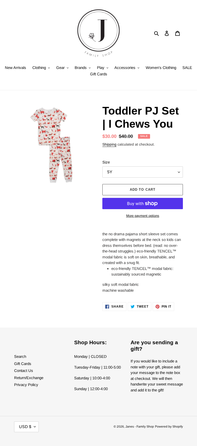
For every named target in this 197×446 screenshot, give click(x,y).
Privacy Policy (26, 384)
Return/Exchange (28, 378)
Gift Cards (22, 363)
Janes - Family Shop (139, 426)
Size (106, 162)
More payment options (142, 216)
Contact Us (23, 370)
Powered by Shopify (169, 426)
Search (20, 356)
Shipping (109, 144)
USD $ (25, 426)
